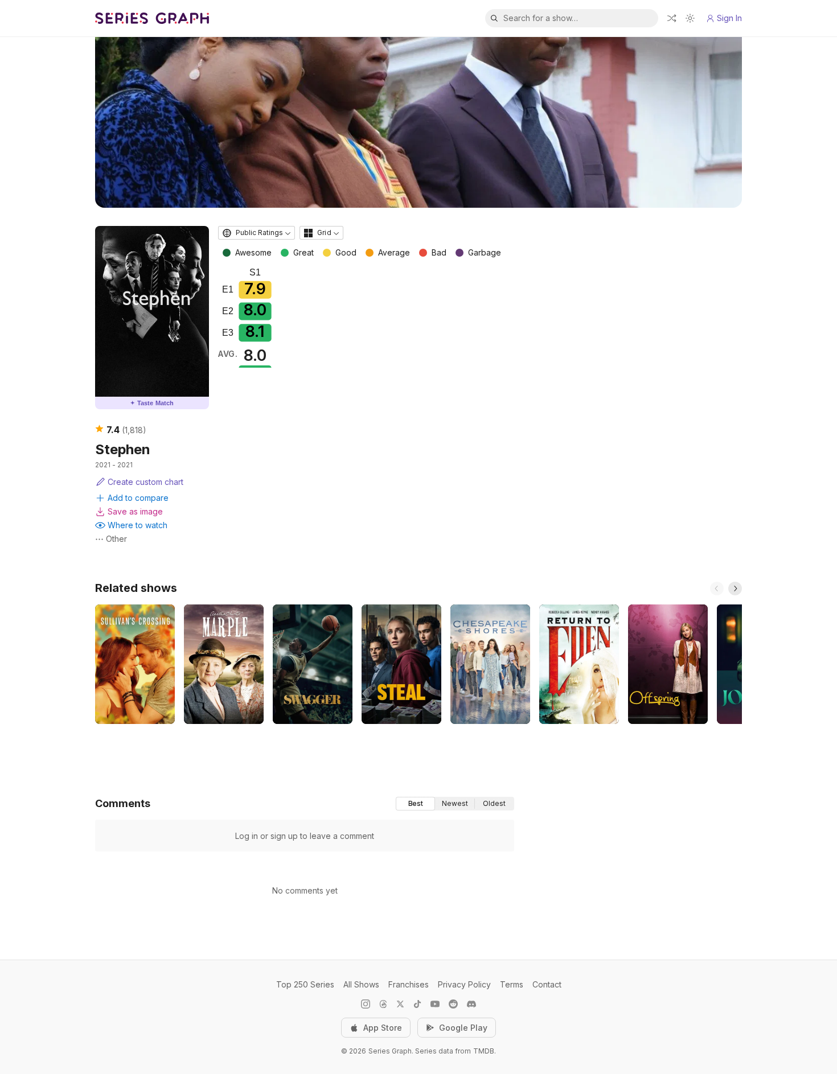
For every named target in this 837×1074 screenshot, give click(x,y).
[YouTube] (435, 1004)
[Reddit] (453, 1004)
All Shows (361, 984)
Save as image (135, 511)
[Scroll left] (717, 588)
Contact (546, 984)
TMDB (483, 1051)
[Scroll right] (735, 588)
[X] (400, 1004)
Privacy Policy (464, 984)
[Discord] (471, 1004)
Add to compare (138, 498)
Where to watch (137, 525)
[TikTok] (417, 1004)
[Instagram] (365, 1004)
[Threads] (383, 1004)
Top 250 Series (305, 984)
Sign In (729, 18)
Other (116, 539)
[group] (455, 803)
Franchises (408, 984)
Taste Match (152, 403)
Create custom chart (145, 482)
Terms (511, 984)
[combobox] (256, 233)
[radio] (415, 803)
